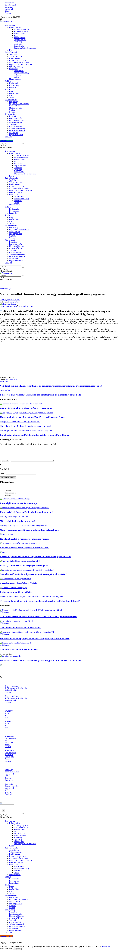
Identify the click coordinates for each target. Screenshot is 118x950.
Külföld (7, 89)
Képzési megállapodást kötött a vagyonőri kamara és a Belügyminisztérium (35, 556)
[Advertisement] (59, 360)
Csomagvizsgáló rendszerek (19, 62)
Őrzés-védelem (14, 106)
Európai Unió (14, 93)
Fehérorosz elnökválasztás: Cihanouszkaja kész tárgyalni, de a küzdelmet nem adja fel (40, 660)
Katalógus (8, 137)
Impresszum (9, 7)
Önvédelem (13, 133)
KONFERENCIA (6, 141)
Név (1, 465)
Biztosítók (13, 116)
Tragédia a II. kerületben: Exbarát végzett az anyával (25, 426)
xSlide (17, 302)
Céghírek (12, 110)
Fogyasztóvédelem (16, 135)
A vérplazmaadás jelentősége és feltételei (18, 583)
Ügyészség (18, 44)
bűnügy (9, 379)
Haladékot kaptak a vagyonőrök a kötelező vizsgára (24, 539)
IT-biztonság (13, 69)
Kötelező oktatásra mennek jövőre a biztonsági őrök (24, 547)
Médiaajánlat (9, 9)
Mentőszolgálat (19, 34)
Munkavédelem (15, 79)
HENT (7, 717)
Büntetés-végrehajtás (21, 29)
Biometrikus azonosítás (17, 60)
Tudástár (8, 13)
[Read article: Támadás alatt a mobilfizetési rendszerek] (59, 643)
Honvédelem (14, 85)
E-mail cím (4, 469)
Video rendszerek (15, 56)
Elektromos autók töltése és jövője (16, 592)
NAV (16, 36)
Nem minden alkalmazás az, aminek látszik (20, 627)
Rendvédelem (10, 25)
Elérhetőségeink (10, 5)
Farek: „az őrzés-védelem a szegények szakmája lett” (25, 565)
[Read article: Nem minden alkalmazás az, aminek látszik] (59, 621)
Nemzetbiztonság (20, 38)
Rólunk (7, 11)
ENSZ (11, 91)
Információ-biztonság (21, 73)
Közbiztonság (10, 114)
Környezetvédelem (16, 126)
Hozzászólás (5, 461)
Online (16, 77)
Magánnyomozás (15, 108)
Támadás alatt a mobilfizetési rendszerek (19, 649)
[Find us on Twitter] (1, 19)
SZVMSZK (9, 711)
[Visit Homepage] (6, 21)
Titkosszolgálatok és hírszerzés (25, 48)
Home (2, 289)
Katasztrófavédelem (21, 31)
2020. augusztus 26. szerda (10, 300)
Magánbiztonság (11, 100)
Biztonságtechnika (11, 52)
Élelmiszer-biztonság (16, 120)
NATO (11, 95)
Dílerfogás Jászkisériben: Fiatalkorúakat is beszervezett (26, 408)
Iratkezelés (18, 75)
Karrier (11, 50)
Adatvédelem (9, 3)
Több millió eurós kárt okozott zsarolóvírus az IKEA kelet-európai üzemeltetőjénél (38, 616)
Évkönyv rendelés (11, 686)
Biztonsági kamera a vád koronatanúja (18, 503)
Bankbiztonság (14, 58)
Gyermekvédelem (15, 122)
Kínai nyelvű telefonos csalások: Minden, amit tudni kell (26, 512)
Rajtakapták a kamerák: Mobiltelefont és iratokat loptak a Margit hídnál (34, 435)
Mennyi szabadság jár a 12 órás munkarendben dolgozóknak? (29, 530)
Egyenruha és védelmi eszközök (21, 64)
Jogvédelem (13, 124)
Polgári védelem (20, 40)
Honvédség (9, 770)
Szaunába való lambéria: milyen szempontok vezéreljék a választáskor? (34, 574)
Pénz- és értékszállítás (17, 131)
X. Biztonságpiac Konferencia (16, 688)
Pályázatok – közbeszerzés (19, 104)
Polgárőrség (13, 102)
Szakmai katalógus (11, 690)
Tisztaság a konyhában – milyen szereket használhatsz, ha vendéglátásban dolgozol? (40, 601)
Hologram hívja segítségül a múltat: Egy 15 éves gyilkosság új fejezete (33, 417)
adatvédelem (106, 946)
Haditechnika (14, 83)
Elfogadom (17, 949)
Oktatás (12, 112)
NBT (6, 715)
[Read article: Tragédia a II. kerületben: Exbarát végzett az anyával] (59, 422)
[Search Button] (23, 143)
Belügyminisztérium (16, 27)
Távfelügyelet (14, 54)
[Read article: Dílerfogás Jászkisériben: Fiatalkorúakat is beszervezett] (59, 404)
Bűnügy (8, 289)
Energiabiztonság (15, 118)
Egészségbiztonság (16, 67)
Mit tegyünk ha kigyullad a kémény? (17, 521)
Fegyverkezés (14, 87)
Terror (11, 98)
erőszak (14, 379)
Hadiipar (8, 81)
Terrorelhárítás (19, 46)
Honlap (2, 473)
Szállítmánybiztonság (17, 129)
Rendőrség (18, 42)
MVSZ (7, 713)
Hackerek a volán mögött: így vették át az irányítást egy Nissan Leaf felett (34, 638)
